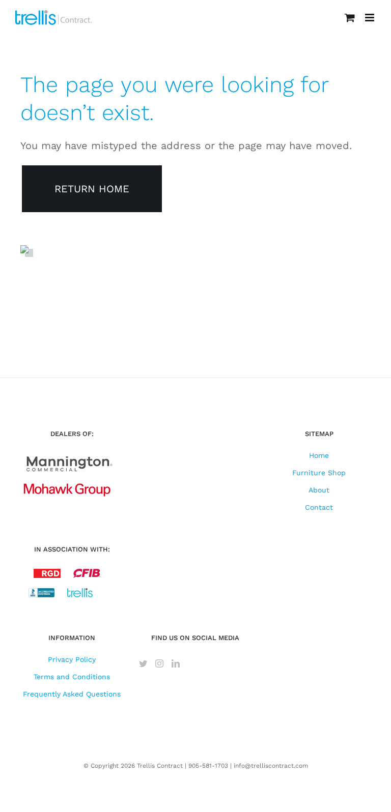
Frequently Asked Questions (72, 694)
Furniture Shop (319, 473)
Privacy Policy (72, 659)
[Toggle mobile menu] (370, 17)
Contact (319, 507)
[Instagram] (159, 663)
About (319, 490)
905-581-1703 (208, 765)
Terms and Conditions (72, 677)
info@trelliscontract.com (271, 765)
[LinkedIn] (176, 663)
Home (319, 455)
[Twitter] (143, 663)
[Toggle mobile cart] (350, 17)
